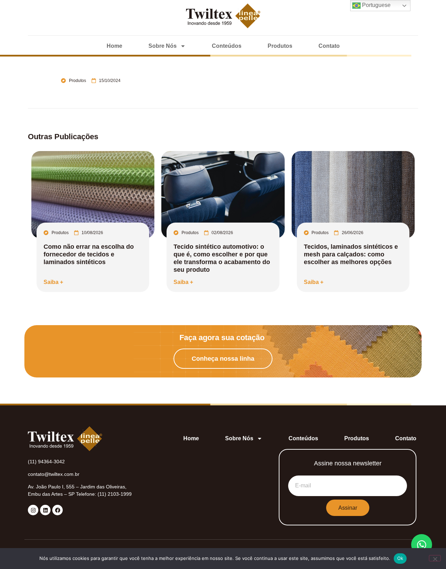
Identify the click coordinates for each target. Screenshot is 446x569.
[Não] (435, 558)
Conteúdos (226, 46)
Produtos (280, 46)
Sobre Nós (162, 46)
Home (114, 46)
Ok (400, 558)
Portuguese (376, 5)
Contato (329, 46)
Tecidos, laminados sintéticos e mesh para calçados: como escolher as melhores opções (351, 254)
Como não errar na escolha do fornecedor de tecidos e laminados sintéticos (89, 254)
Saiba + (53, 282)
